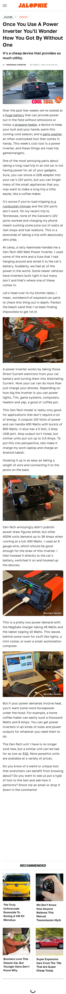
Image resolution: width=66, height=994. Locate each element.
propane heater (26, 124)
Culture (8, 17)
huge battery (14, 115)
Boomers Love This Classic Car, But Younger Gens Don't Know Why (16, 964)
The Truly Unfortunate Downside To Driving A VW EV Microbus (14, 912)
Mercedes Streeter (16, 65)
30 (26, 753)
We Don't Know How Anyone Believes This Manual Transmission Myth (48, 912)
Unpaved (23, 17)
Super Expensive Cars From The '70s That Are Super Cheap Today (48, 965)
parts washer (52, 134)
